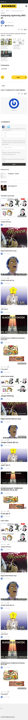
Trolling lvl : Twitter (13, 173)
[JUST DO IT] (14, 296)
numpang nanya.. (5, 45)
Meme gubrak (4, 57)
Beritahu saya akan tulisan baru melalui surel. (13, 160)
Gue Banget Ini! (12, 186)
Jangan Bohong (6, 222)
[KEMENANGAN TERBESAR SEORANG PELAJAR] (14, 325)
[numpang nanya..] (6, 42)
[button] (26, 6)
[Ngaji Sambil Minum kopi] (14, 237)
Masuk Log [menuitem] (3, 1)
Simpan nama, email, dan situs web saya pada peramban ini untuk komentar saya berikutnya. (13, 142)
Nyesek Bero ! (16, 45)
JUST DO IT (4, 309)
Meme (3, 13)
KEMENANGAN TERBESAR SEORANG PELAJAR (13, 338)
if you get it (4, 369)
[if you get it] (14, 355)
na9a (3, 85)
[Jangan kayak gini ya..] (14, 266)
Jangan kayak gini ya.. (8, 280)
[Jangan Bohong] (14, 208)
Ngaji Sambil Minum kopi (9, 251)
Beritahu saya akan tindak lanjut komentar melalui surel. (11, 153)
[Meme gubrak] (6, 54)
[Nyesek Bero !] (18, 42)
